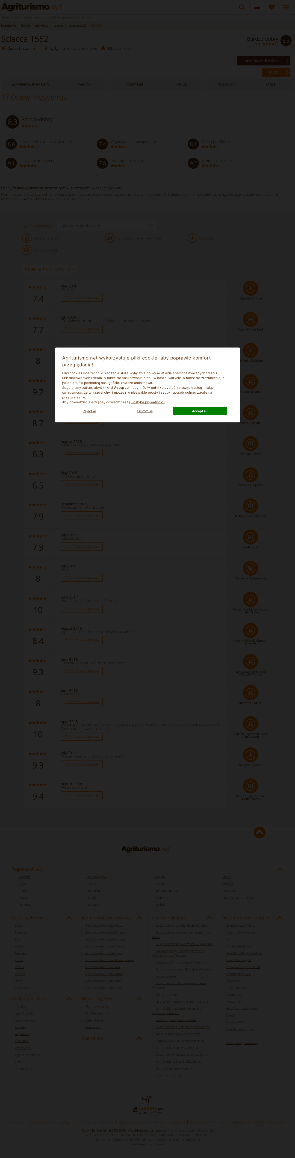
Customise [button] (145, 411)
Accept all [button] (199, 411)
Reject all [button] (89, 411)
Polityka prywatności (148, 402)
